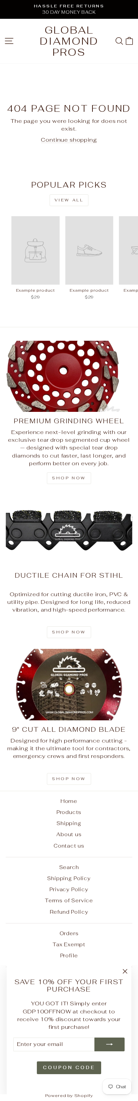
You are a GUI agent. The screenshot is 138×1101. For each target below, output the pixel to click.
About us (69, 834)
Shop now (69, 478)
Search (69, 867)
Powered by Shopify (69, 1095)
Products (69, 812)
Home (69, 801)
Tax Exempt (69, 944)
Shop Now (69, 778)
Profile (69, 955)
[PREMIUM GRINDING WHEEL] (69, 376)
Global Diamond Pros (69, 41)
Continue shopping (69, 139)
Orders (69, 933)
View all (69, 200)
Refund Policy (69, 912)
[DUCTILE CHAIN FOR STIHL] (69, 530)
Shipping (69, 823)
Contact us (69, 846)
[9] (69, 684)
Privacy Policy (69, 889)
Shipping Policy (68, 878)
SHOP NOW (69, 632)
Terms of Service (69, 900)
